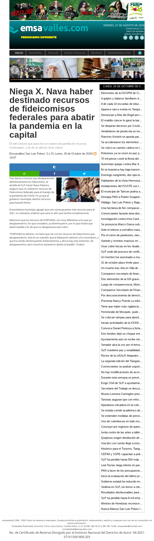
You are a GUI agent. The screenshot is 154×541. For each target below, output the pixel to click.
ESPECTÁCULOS (74, 52)
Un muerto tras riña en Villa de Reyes (124, 268)
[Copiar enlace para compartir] (54, 167)
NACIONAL (35, 52)
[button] (12, 70)
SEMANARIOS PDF (119, 52)
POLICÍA (53, 52)
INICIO (19, 52)
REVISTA (96, 52)
